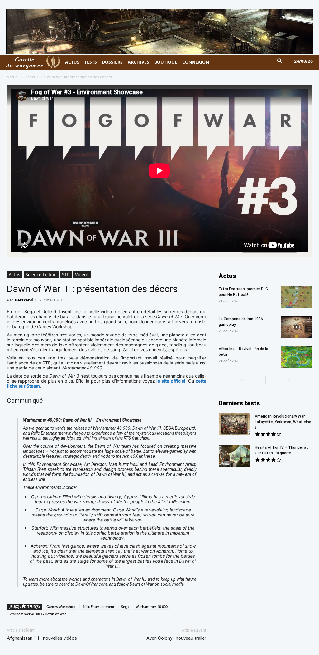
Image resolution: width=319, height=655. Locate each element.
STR (66, 274)
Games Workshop (60, 606)
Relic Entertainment (98, 606)
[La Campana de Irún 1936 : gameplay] (296, 327)
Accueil (13, 77)
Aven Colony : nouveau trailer (176, 638)
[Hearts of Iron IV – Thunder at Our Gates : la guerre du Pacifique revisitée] (234, 456)
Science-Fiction (41, 274)
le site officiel (170, 381)
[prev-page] (242, 380)
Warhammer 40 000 (152, 606)
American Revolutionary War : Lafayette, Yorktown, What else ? (283, 422)
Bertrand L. (26, 300)
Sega (125, 606)
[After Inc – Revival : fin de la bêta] (296, 357)
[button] (280, 61)
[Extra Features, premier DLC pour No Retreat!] (296, 297)
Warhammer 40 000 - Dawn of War (38, 614)
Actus (30, 77)
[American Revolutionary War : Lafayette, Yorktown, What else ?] (234, 424)
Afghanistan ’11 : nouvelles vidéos (42, 638)
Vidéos (82, 274)
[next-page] (288, 380)
